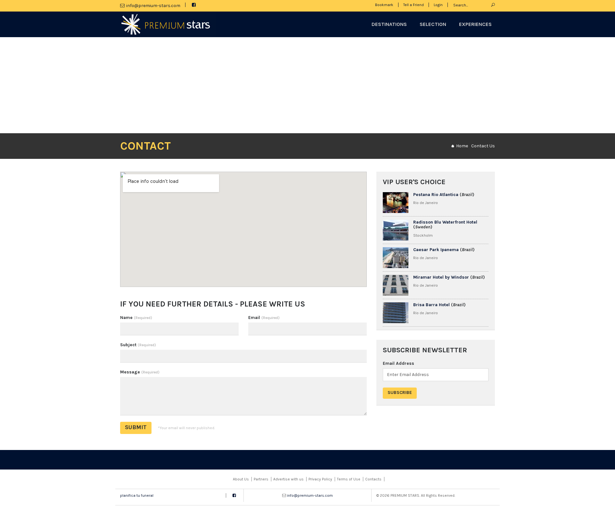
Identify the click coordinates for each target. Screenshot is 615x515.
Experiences (475, 24)
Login (438, 5)
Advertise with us (288, 479)
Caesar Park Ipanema (436, 249)
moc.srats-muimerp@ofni (153, 5)
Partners (261, 479)
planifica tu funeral (136, 495)
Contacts (373, 479)
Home (462, 146)
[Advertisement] (307, 85)
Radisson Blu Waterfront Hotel (445, 222)
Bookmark (384, 5)
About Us (241, 479)
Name (136, 317)
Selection (433, 24)
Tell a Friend (413, 5)
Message (140, 372)
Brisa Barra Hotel (431, 304)
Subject (138, 344)
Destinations (389, 24)
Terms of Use (348, 479)
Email (264, 317)
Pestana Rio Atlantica (435, 194)
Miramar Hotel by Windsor (441, 277)
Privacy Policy (320, 479)
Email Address (398, 363)
